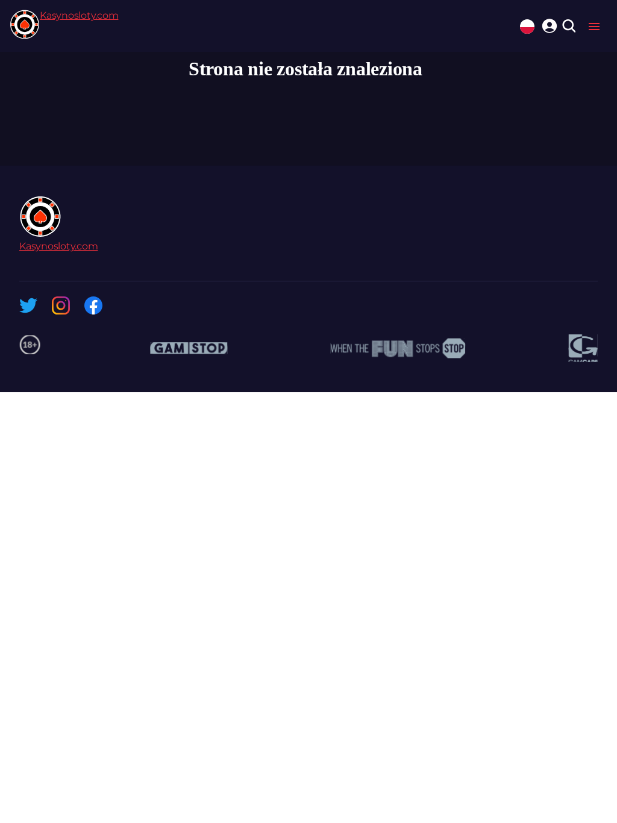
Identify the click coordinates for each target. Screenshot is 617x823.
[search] (568, 26)
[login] (547, 24)
